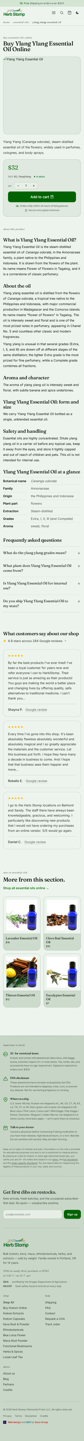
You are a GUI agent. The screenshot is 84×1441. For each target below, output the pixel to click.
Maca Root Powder (15, 1340)
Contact (50, 1313)
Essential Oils (21, 22)
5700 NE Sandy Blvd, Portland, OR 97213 (25, 1270)
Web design (14, 1422)
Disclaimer (31, 1415)
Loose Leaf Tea (13, 1357)
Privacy (7, 1415)
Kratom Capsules (14, 1318)
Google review (36, 710)
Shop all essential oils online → (26, 888)
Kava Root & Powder (16, 1324)
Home (6, 22)
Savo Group (41, 1422)
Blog (6, 1378)
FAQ (48, 1307)
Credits (7, 1389)
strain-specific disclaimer (24, 1163)
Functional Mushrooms (17, 1346)
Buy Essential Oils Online (17, 37)
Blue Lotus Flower (14, 1335)
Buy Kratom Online (15, 1307)
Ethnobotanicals (13, 1329)
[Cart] (69, 12)
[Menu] (53, 12)
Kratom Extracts (13, 1313)
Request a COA (55, 1318)
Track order (52, 1324)
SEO (28, 1422)
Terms (18, 1415)
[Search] (61, 12)
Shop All (8, 1302)
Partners (8, 1384)
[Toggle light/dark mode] (77, 12)
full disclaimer (70, 1159)
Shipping (50, 1302)
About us (9, 1373)
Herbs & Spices (13, 1351)
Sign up (72, 1214)
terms (55, 1159)
